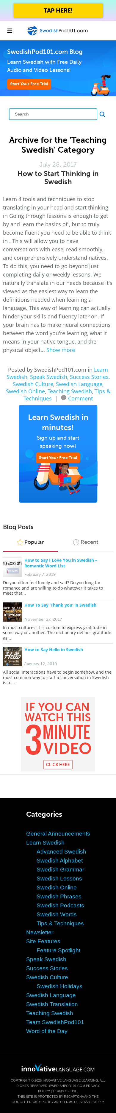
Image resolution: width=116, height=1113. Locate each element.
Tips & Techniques (60, 923)
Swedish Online (25, 391)
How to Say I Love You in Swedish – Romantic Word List (60, 563)
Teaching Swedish (70, 391)
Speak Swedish (48, 376)
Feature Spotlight (58, 950)
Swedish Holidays (59, 986)
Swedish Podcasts (60, 905)
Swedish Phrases (59, 896)
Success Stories (89, 376)
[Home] (58, 34)
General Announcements (58, 833)
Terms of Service (78, 1102)
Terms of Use (65, 1091)
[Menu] (9, 30)
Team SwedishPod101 (55, 1022)
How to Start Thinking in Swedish (58, 177)
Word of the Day (47, 1031)
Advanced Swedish (61, 851)
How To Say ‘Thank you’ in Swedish (60, 605)
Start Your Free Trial (29, 83)
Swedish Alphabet (60, 860)
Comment (80, 398)
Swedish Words (57, 914)
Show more (60, 349)
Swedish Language (79, 384)
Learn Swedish (45, 842)
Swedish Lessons (59, 878)
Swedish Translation (52, 1004)
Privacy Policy (40, 1102)
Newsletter (39, 932)
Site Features (43, 941)
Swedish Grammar (60, 869)
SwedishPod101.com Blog (45, 51)
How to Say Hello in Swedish (53, 649)
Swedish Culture (33, 384)
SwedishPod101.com (67, 1086)
